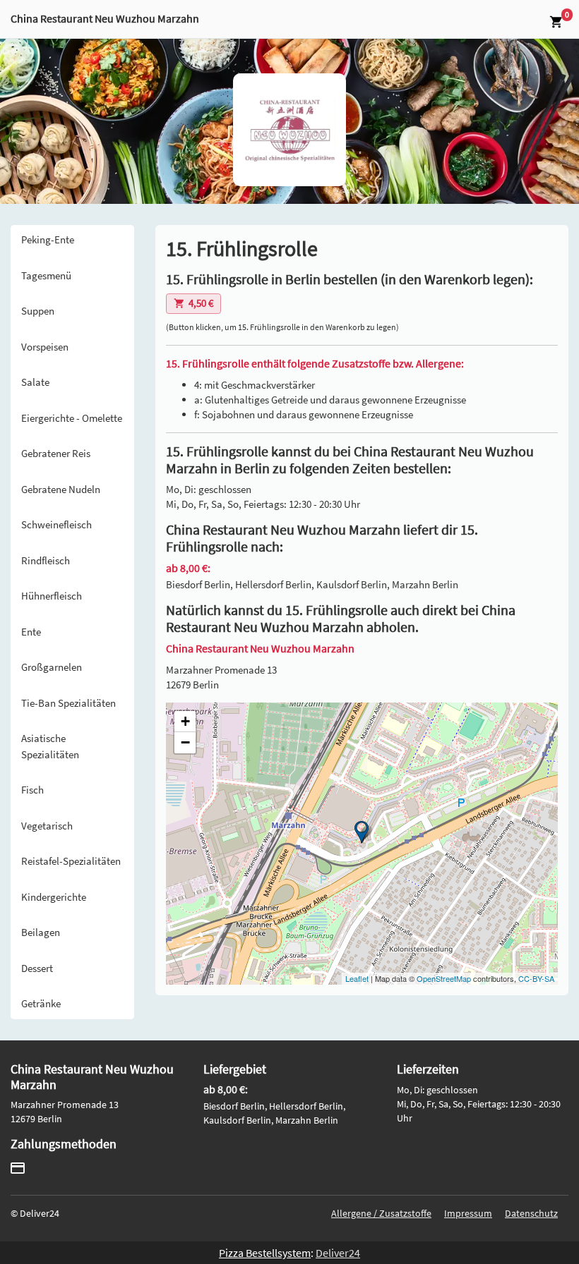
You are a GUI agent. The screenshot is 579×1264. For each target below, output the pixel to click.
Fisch (32, 789)
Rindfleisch (45, 560)
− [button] (185, 742)
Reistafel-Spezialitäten (71, 861)
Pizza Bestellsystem (265, 1253)
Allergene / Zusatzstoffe (381, 1213)
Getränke (41, 1003)
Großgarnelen (51, 667)
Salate (35, 382)
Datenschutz (531, 1213)
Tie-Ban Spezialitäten (68, 703)
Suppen (37, 310)
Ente (31, 631)
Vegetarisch (47, 825)
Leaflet (357, 978)
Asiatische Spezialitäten (50, 746)
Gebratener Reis (55, 453)
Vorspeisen (44, 346)
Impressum (468, 1213)
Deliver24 (338, 1253)
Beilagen (40, 932)
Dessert (37, 968)
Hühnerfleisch (51, 595)
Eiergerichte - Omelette (71, 418)
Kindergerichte (53, 897)
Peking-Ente (47, 239)
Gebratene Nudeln (60, 489)
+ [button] (185, 721)
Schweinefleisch (56, 524)
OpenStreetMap (444, 978)
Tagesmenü (46, 275)
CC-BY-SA (536, 978)
